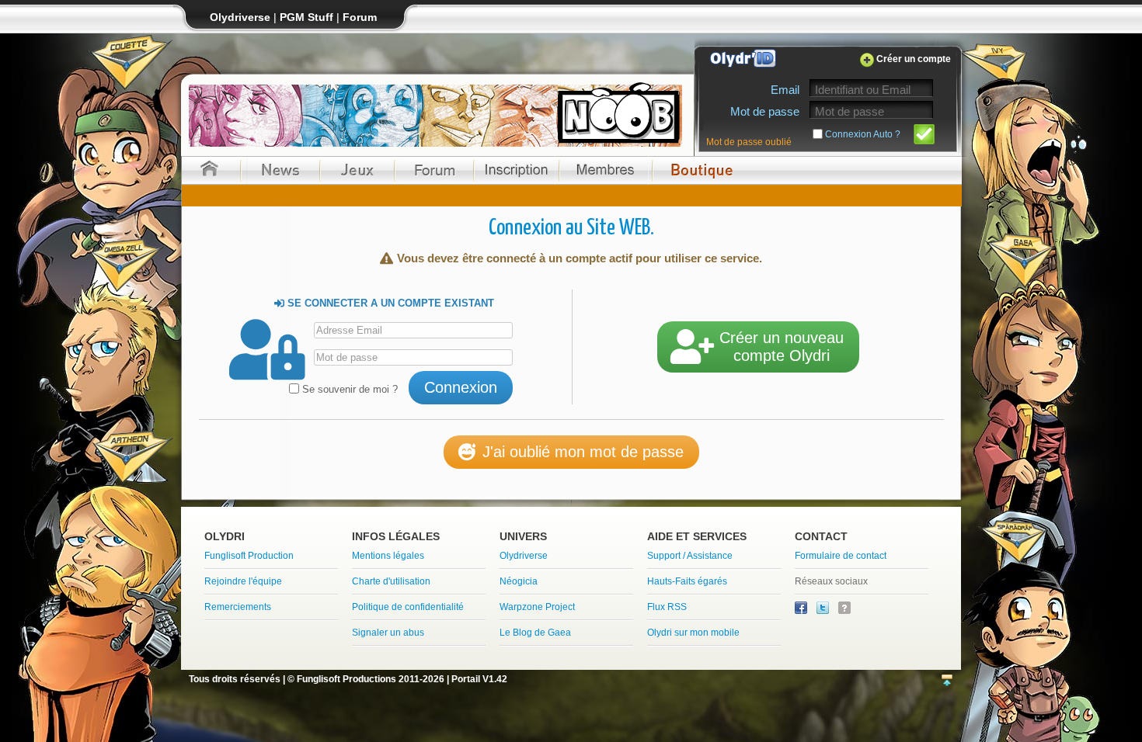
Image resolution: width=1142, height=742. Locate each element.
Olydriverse (524, 555)
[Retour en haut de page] (947, 681)
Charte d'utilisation (391, 581)
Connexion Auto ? (862, 134)
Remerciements (237, 607)
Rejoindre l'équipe (243, 581)
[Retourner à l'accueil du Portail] (209, 170)
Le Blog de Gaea (535, 632)
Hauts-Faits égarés (687, 581)
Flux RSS (667, 607)
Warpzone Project (537, 607)
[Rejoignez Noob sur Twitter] (823, 610)
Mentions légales (388, 555)
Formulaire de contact (840, 555)
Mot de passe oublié (749, 142)
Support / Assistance (690, 555)
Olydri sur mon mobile (693, 632)
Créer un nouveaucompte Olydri (781, 346)
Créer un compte (913, 59)
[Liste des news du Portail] (280, 170)
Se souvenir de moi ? (348, 389)
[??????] (844, 610)
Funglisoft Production (249, 555)
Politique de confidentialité (408, 607)
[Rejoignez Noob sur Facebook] (802, 610)
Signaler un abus (388, 632)
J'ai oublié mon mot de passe (583, 451)
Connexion (460, 387)
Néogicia (519, 581)
